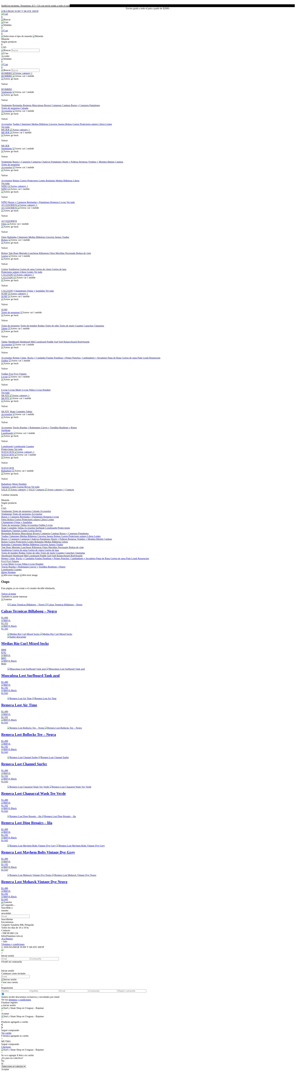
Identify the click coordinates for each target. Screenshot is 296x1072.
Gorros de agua (27, 269)
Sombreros (14, 269)
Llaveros (53, 124)
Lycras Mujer (15, 390)
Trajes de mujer (67, 325)
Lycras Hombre (43, 390)
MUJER (5, 129)
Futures (23, 374)
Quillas (4, 360)
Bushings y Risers (68, 427)
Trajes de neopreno (10, 108)
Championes (20, 291)
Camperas (57, 105)
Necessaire (70, 253)
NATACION (8, 452)
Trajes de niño (52, 325)
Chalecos (46, 162)
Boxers (48, 105)
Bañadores (6, 470)
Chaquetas (99, 325)
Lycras (62, 202)
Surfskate (5, 430)
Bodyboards (83, 341)
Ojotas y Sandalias (36, 291)
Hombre (23, 484)
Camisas (66, 105)
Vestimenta (6, 92)
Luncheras (33, 253)
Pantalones (94, 105)
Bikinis (111, 162)
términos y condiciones (20, 999)
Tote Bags (13, 253)
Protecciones (7, 449)
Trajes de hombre (29, 325)
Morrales (23, 253)
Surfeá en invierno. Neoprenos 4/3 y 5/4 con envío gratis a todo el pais (35, 5)
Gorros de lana (59, 269)
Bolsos (68, 124)
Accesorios (6, 111)
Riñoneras (44, 253)
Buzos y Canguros (80, 105)
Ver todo (5, 127)
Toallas (16, 124)
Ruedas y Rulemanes (30, 427)
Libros (102, 124)
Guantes (79, 325)
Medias (35, 124)
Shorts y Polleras (70, 162)
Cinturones (25, 124)
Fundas (50, 358)
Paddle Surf (53, 341)
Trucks (16, 427)
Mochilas (60, 253)
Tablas (4, 328)
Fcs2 (11, 374)
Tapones (5, 487)
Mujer (15, 484)
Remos (16, 358)
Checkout (6, 1047)
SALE (4, 489)
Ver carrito (6, 1033)
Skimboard (25, 341)
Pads (140, 358)
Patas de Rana (115, 358)
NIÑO (4, 186)
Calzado (24, 108)
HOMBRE (7, 73)
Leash (146, 358)
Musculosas (38, 105)
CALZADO (7, 274)
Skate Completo (18, 411)
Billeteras (44, 124)
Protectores (33, 180)
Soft (61, 341)
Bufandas (51, 180)
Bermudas (17, 105)
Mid (33, 341)
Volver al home (8, 593)
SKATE (5, 395)
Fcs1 (16, 374)
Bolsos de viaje (83, 253)
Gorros (76, 124)
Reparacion (154, 358)
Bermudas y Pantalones (38, 202)
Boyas (27, 487)
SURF (4, 293)
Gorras (20, 487)
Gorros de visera (43, 269)
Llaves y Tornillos (50, 427)
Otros (4, 224)
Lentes (108, 124)
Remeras (27, 105)
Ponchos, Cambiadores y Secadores (90, 358)
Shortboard (14, 341)
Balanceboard (71, 341)
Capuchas (89, 325)
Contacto (40, 489)
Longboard (41, 341)
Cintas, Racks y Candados (33, 358)
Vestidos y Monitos (97, 162)
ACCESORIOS (9, 205)
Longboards (7, 433)
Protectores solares (89, 124)
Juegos (61, 124)
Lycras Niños (28, 390)
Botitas (41, 325)
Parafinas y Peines (63, 358)
